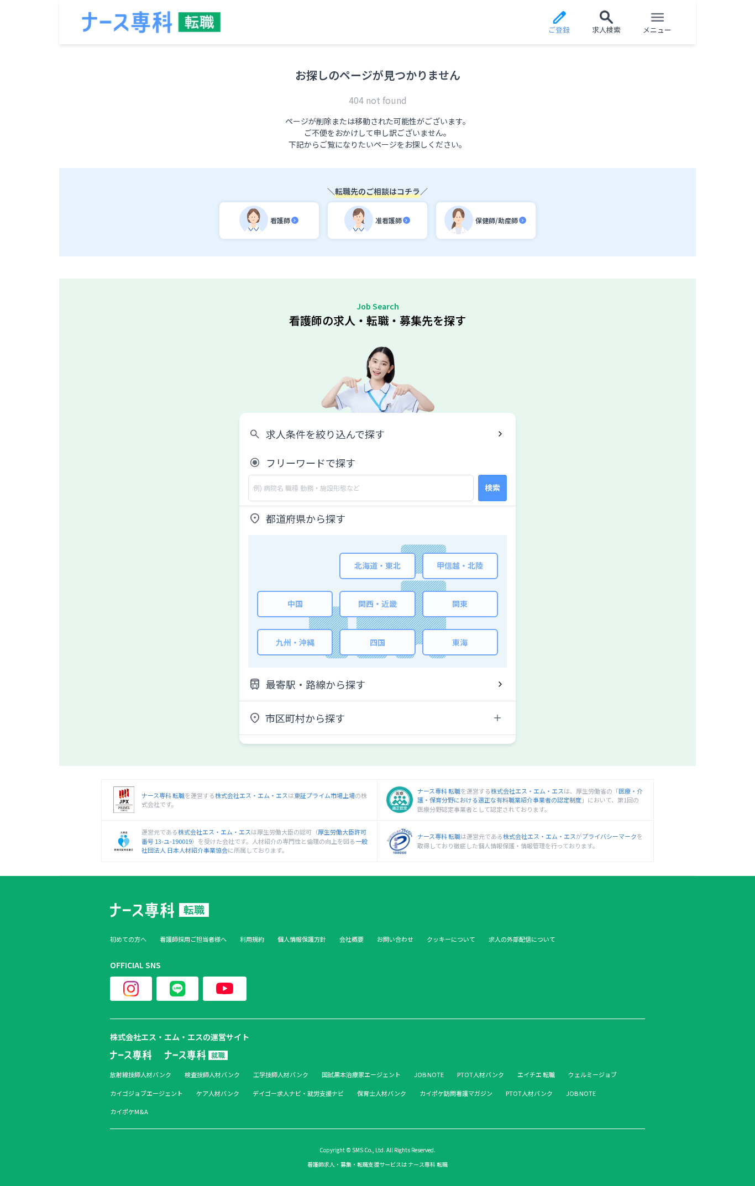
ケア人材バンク (217, 1093)
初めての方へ (128, 939)
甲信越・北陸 (460, 565)
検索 (492, 487)
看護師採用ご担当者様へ (193, 939)
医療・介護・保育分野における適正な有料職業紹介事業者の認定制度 (530, 795)
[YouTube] (225, 989)
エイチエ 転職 (536, 1074)
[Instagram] (131, 989)
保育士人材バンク (381, 1093)
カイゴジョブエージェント (146, 1093)
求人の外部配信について (522, 939)
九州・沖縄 (295, 642)
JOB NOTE (429, 1074)
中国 (295, 603)
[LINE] (177, 989)
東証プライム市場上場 (324, 795)
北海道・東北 (377, 565)
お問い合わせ (395, 939)
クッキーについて (451, 939)
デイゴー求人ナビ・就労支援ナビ (298, 1093)
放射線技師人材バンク (140, 1074)
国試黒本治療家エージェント (361, 1074)
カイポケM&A (129, 1111)
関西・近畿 (377, 603)
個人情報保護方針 (301, 939)
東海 (460, 642)
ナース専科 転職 (163, 795)
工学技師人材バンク (280, 1074)
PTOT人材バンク (480, 1074)
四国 (377, 642)
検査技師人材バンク (212, 1074)
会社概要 (351, 939)
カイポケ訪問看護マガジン (456, 1093)
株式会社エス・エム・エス (251, 795)
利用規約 (252, 939)
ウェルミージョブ (592, 1074)
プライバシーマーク (609, 836)
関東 (460, 603)
